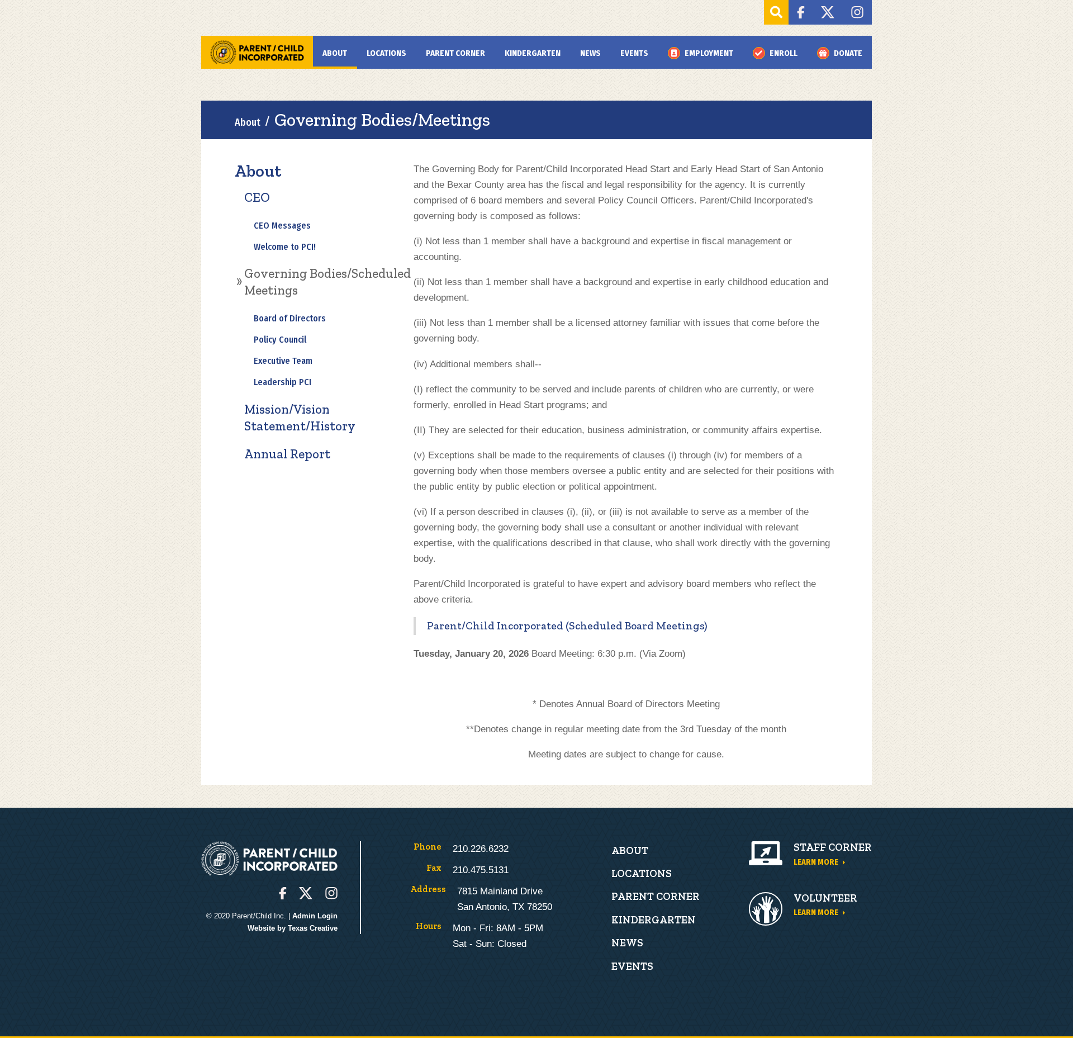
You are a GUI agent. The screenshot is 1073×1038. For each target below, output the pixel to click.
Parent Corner (455, 53)
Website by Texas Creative (293, 928)
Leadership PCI (282, 382)
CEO (257, 197)
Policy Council (280, 339)
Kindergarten (533, 53)
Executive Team (283, 361)
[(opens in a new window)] (801, 12)
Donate (848, 53)
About (334, 53)
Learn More (816, 862)
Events (634, 53)
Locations (386, 53)
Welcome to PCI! (285, 246)
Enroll (783, 53)
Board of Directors (290, 318)
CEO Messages (282, 225)
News (590, 53)
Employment (709, 53)
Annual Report (287, 454)
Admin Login (315, 916)
